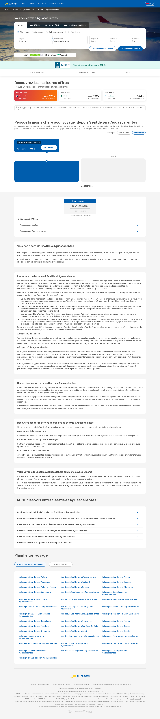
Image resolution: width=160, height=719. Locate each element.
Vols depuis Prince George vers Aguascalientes (74, 644)
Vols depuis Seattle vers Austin (74, 631)
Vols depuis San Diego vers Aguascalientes (38, 658)
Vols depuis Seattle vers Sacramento (35, 592)
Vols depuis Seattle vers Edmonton (117, 587)
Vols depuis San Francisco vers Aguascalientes (32, 652)
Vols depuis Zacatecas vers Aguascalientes (80, 592)
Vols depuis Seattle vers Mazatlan (34, 626)
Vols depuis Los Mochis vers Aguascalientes (80, 614)
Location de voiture (57, 4)
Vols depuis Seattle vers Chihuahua (34, 631)
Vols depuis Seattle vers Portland (75, 582)
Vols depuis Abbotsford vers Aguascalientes (31, 637)
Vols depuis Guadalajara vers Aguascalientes (114, 593)
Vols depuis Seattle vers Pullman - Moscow (38, 587)
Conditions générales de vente (39, 684)
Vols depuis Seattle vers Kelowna (116, 582)
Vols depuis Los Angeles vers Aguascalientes (114, 652)
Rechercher (48, 147)
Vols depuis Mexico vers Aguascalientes (119, 599)
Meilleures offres (37, 72)
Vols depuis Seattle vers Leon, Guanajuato (120, 614)
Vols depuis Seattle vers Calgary (75, 587)
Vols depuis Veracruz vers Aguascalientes (120, 606)
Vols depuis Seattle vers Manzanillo (76, 621)
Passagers (135, 38)
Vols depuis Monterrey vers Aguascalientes (38, 606)
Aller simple (139, 132)
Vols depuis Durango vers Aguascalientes (79, 599)
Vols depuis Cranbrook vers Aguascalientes (38, 643)
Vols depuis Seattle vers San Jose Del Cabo (79, 626)
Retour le (113, 39)
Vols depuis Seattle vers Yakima (116, 577)
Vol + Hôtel (42, 4)
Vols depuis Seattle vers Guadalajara (35, 621)
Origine (21, 39)
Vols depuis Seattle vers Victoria (33, 577)
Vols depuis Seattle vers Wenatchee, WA (78, 577)
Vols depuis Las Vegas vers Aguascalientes (79, 651)
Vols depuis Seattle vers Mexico (116, 621)
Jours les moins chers (85, 72)
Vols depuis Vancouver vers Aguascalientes (80, 636)
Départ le (94, 39)
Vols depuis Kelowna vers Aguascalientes (120, 636)
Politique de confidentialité (81, 684)
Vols (23, 4)
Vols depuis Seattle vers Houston (116, 631)
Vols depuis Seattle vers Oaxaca (116, 626)
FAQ (128, 72)
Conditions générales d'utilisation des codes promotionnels (111, 684)
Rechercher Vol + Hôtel (102, 49)
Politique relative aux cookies (61, 684)
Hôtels (31, 4)
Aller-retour (124, 132)
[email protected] (135, 699)
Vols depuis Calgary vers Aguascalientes (120, 643)
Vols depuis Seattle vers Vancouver (34, 582)
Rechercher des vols (130, 49)
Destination (58, 39)
